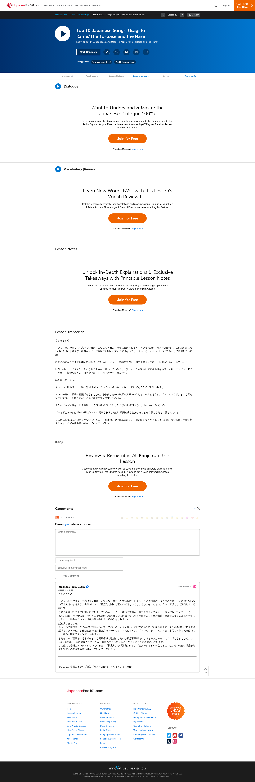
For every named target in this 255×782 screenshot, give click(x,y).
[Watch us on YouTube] (175, 735)
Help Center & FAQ (142, 709)
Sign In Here (137, 149)
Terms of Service (157, 776)
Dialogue (66, 76)
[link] (163, 15)
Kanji (164, 76)
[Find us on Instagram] (175, 741)
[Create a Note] (126, 52)
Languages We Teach (110, 734)
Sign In (226, 5)
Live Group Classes (76, 730)
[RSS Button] (57, 517)
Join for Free (127, 138)
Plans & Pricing (107, 726)
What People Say (108, 721)
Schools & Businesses (110, 739)
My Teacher (81, 5)
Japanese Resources (77, 734)
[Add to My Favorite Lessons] (116, 52)
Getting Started (140, 713)
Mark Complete (88, 52)
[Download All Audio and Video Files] (146, 52)
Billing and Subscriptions (144, 717)
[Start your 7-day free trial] (176, 711)
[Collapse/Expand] (127, 509)
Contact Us (138, 739)
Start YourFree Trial (242, 5)
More (95, 5)
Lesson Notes (115, 76)
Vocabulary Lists (74, 721)
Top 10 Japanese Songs (125, 62)
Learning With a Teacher (144, 734)
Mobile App (72, 743)
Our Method (105, 709)
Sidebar (195, 15)
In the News (105, 730)
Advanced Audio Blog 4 (79, 15)
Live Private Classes (76, 726)
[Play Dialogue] (58, 86)
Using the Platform (142, 726)
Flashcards (72, 717)
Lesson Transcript (141, 76)
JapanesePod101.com (145, 774)
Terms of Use (176, 774)
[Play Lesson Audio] (62, 33)
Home (70, 709)
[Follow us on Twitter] (169, 735)
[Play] (58, 169)
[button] (216, 5)
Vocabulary (63, 5)
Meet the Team (107, 717)
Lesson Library (61, 15)
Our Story (104, 713)
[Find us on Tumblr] (169, 741)
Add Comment (71, 575)
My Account (138, 721)
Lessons (47, 5)
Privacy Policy (162, 774)
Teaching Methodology (144, 730)
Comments (190, 76)
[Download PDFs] (136, 52)
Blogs (102, 743)
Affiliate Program (108, 747)
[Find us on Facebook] (180, 735)
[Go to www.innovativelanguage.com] (127, 768)
